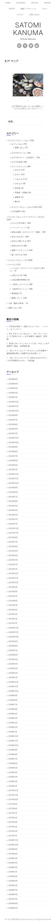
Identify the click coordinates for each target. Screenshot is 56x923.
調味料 (17, 197)
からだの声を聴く (18, 223)
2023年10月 (13, 483)
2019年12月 (13, 682)
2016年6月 (13, 854)
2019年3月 (13, 723)
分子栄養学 (16, 211)
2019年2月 (13, 727)
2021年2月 (13, 619)
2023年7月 (13, 497)
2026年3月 (13, 393)
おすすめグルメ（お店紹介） (23, 157)
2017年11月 (13, 795)
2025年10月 (13, 411)
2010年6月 (13, 876)
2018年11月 (13, 741)
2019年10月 (13, 691)
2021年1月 (12, 623)
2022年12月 (13, 528)
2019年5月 (13, 713)
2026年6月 (13, 384)
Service (47, 3)
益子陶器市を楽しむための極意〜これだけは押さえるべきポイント (28, 107)
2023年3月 (13, 515)
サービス (12, 264)
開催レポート (17, 298)
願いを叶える (17, 254)
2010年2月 (13, 885)
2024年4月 (13, 465)
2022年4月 (13, 555)
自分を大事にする (18, 241)
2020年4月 (13, 664)
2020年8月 (13, 646)
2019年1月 (12, 732)
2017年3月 (12, 826)
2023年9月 (13, 487)
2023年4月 (13, 510)
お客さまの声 (17, 275)
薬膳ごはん (19, 147)
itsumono (20, 3)
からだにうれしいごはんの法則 (24, 207)
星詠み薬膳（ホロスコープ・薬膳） (26, 232)
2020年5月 (13, 659)
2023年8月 (13, 492)
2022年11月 (13, 533)
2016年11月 (13, 840)
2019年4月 (13, 718)
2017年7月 (12, 813)
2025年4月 (13, 429)
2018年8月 (13, 754)
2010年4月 (13, 881)
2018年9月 (13, 750)
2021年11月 (13, 578)
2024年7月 (13, 456)
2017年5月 (12, 817)
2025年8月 (13, 415)
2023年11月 (13, 478)
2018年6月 (13, 763)
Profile (34, 3)
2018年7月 (12, 759)
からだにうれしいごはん (18, 140)
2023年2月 (13, 519)
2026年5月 (13, 388)
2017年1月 (12, 835)
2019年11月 (13, 686)
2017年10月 (13, 799)
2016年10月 (13, 845)
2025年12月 (13, 402)
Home (7, 3)
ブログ (44, 9)
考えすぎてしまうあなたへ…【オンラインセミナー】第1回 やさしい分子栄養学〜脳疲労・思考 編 (27, 336)
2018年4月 (13, 772)
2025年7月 (13, 420)
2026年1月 (13, 397)
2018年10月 (13, 745)
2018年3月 (13, 777)
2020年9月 (13, 641)
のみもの (18, 183)
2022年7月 (13, 542)
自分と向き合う (18, 236)
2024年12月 (13, 438)
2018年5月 (13, 768)
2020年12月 (13, 628)
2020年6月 (13, 655)
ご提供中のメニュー (19, 289)
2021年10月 (13, 582)
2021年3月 (13, 614)
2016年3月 (13, 867)
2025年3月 (13, 433)
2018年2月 (13, 781)
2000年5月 (13, 908)
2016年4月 (13, 863)
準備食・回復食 (21, 192)
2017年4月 (12, 822)
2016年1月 (12, 872)
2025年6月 (13, 424)
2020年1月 (13, 677)
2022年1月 (13, 569)
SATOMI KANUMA (28, 29)
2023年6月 (13, 501)
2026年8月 (13, 379)
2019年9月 (13, 695)
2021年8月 (13, 591)
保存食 (17, 188)
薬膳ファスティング (28, 9)
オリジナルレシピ (18, 166)
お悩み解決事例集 (18, 280)
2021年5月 (13, 605)
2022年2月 (13, 564)
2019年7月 (12, 704)
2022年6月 (13, 546)
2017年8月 (12, 808)
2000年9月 (13, 903)
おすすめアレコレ (18, 153)
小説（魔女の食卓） (16, 303)
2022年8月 (13, 537)
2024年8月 (13, 451)
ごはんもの (19, 179)
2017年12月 (13, 790)
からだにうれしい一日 (17, 260)
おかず (17, 170)
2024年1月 (13, 469)
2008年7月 (13, 890)
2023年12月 (13, 474)
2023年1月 (13, 524)
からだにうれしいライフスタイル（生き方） (27, 217)
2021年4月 (13, 610)
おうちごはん (17, 144)
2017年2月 (12, 831)
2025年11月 (13, 406)
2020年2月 (13, 673)
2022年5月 (13, 551)
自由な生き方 (17, 245)
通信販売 (15, 293)
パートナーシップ (18, 227)
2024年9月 (13, 447)
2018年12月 (13, 736)
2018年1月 (12, 786)
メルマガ (19, 14)
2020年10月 (13, 637)
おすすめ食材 (17, 162)
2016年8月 (13, 849)
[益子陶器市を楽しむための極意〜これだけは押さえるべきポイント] (28, 84)
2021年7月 (12, 596)
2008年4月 (13, 894)
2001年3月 (13, 899)
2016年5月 (13, 858)
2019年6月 (13, 709)
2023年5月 (13, 506)
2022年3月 (13, 560)
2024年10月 (13, 442)
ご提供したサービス (19, 284)
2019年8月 (13, 700)
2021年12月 (13, 573)
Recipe (12, 9)
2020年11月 (13, 632)
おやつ (17, 174)
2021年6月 (13, 600)
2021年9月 (13, 587)
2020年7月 (13, 650)
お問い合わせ (34, 14)
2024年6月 (13, 460)
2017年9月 (12, 804)
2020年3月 (13, 668)
